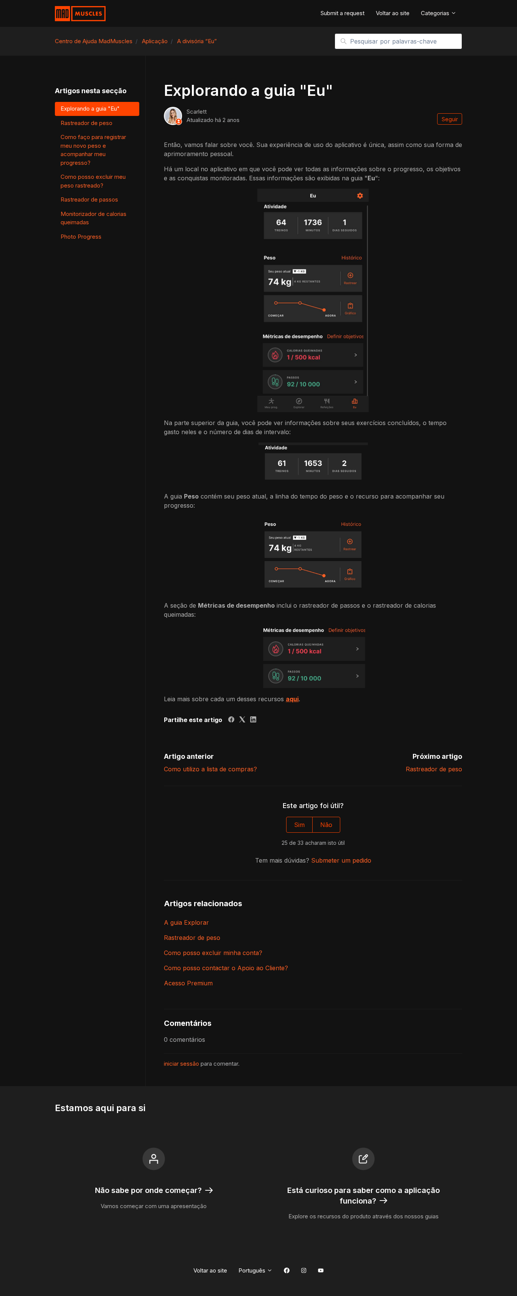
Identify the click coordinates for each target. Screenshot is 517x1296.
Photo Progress (81, 236)
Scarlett (197, 111)
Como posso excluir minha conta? (213, 953)
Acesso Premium (188, 983)
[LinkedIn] (253, 720)
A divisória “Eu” (197, 41)
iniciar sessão (181, 1063)
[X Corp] (242, 720)
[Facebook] (231, 720)
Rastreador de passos (89, 199)
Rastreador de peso (434, 769)
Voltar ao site (393, 13)
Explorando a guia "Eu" (90, 108)
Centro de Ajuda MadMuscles (93, 41)
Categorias (436, 13)
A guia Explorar (186, 922)
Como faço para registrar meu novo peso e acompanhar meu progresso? (93, 149)
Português (252, 1270)
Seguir (450, 119)
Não (326, 825)
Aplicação (155, 41)
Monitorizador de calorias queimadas (93, 218)
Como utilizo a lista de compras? (210, 769)
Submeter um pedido (341, 860)
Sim (299, 825)
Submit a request (342, 13)
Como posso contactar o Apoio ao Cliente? (226, 968)
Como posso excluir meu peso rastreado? (93, 181)
